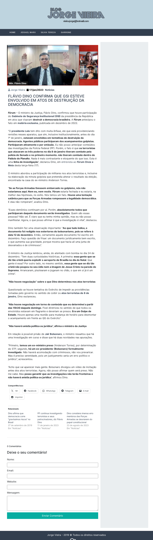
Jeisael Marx (28, 32)
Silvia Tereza (48, 32)
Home (13, 32)
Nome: (10, 459)
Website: (12, 481)
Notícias (49, 90)
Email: (10, 470)
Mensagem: (13, 492)
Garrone (66, 32)
